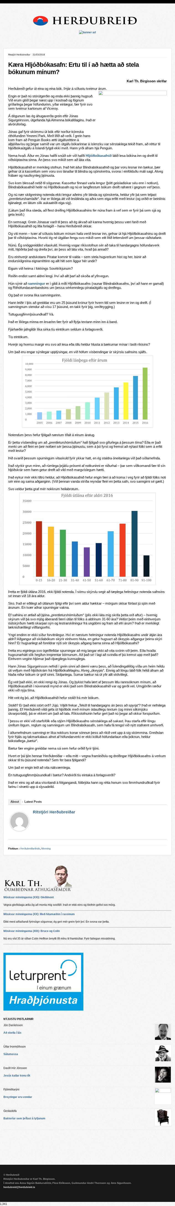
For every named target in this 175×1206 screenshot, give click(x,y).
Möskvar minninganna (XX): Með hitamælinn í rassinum (39, 914)
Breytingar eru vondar (17, 1097)
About (14, 801)
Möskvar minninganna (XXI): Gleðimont (28, 897)
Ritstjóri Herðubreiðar (54, 812)
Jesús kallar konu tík (16, 1075)
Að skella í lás (12, 1032)
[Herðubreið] (87, 27)
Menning (46, 848)
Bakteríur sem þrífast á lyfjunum (24, 1118)
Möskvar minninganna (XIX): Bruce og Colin (31, 931)
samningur (36, 283)
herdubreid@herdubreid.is (19, 1187)
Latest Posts (33, 801)
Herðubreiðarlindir (30, 848)
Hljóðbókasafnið (99, 156)
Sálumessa (10, 1054)
